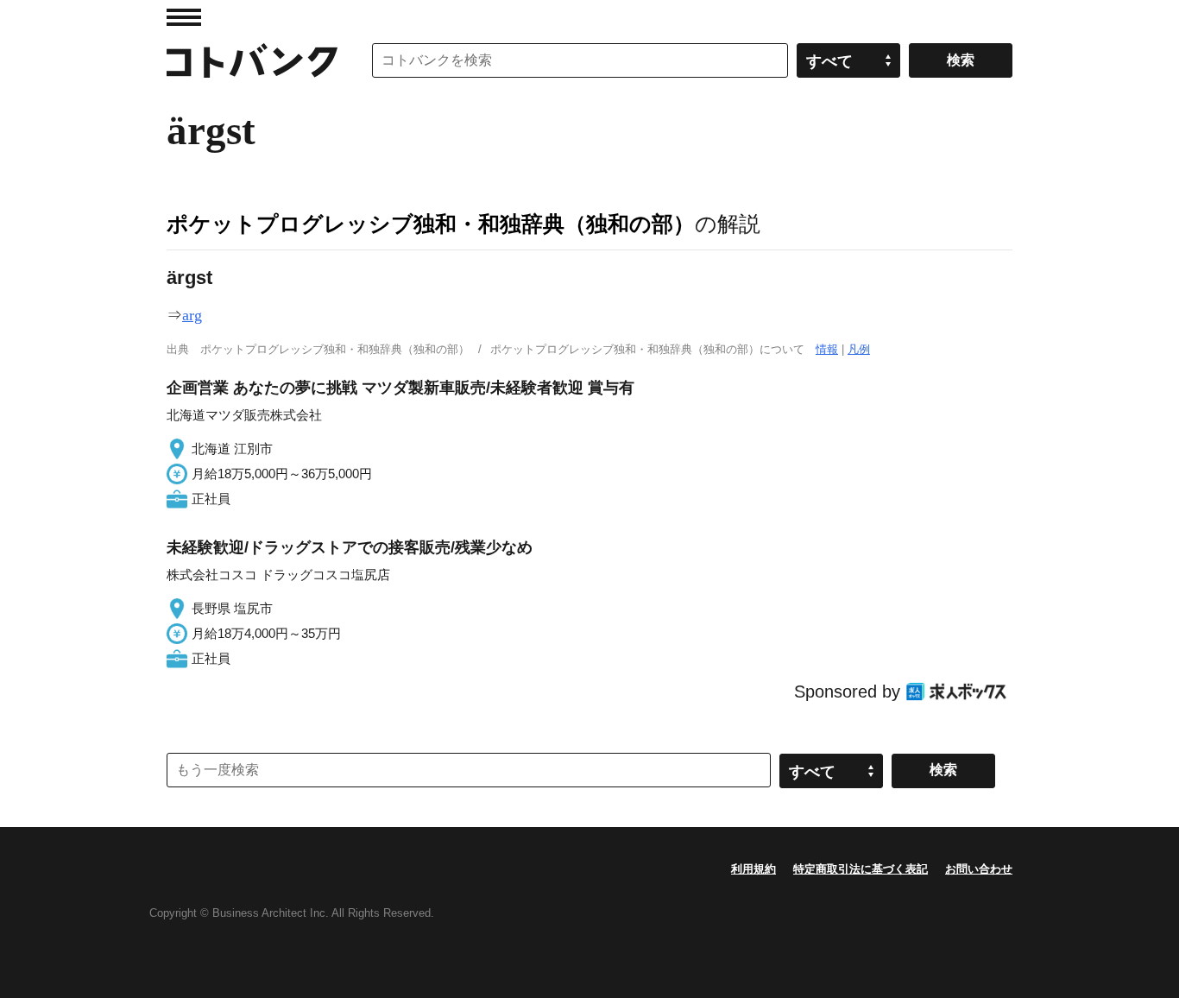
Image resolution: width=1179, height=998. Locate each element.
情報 (827, 349)
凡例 (859, 349)
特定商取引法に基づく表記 (860, 868)
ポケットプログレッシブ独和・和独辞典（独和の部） (431, 224)
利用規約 (753, 868)
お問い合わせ (978, 868)
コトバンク (252, 60)
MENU (184, 17)
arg (192, 315)
